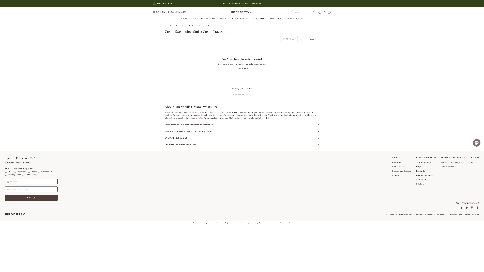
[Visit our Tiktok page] (477, 208)
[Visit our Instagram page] (472, 208)
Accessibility (430, 214)
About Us (396, 162)
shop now (251, 3)
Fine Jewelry (259, 18)
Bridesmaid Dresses (401, 171)
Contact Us (421, 179)
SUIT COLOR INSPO (295, 18)
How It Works (398, 166)
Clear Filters (242, 68)
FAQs (418, 166)
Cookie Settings (391, 214)
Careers (395, 175)
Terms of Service (405, 214)
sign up (31, 198)
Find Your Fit (276, 18)
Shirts (223, 18)
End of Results (242, 94)
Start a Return (447, 166)
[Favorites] (324, 12)
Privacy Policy (418, 214)
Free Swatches (208, 18)
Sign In (473, 162)
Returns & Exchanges (451, 162)
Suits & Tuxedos (188, 18)
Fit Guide (420, 171)
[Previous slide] (200, 3)
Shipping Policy (423, 162)
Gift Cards (421, 184)
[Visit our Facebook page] (461, 208)
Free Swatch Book (424, 175)
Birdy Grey (159, 12)
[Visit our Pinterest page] (467, 208)
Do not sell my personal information (450, 214)
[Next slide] (283, 3)
